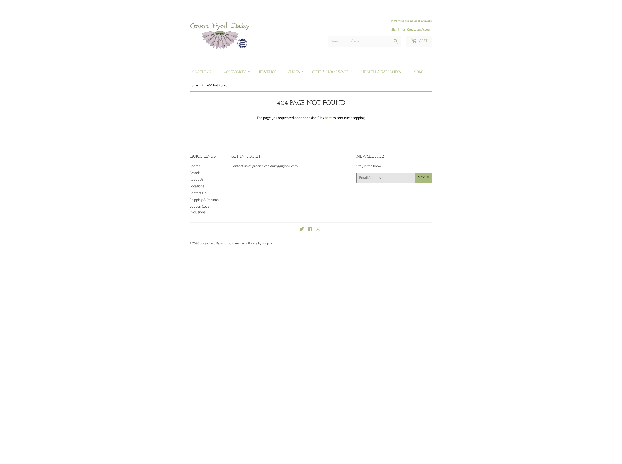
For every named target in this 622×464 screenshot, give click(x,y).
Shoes (294, 72)
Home (194, 85)
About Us (197, 179)
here (328, 118)
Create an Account (419, 29)
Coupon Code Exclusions (200, 209)
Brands (195, 172)
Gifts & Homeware (331, 72)
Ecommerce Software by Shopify (250, 243)
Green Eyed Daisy (211, 243)
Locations (197, 186)
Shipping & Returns (204, 199)
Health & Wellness (381, 72)
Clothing (202, 72)
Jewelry (268, 72)
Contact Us (198, 193)
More (418, 72)
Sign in (395, 29)
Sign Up (423, 177)
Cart (423, 41)
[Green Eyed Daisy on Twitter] (301, 229)
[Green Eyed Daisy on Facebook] (309, 229)
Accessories (235, 72)
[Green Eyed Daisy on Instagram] (318, 229)
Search (195, 166)
